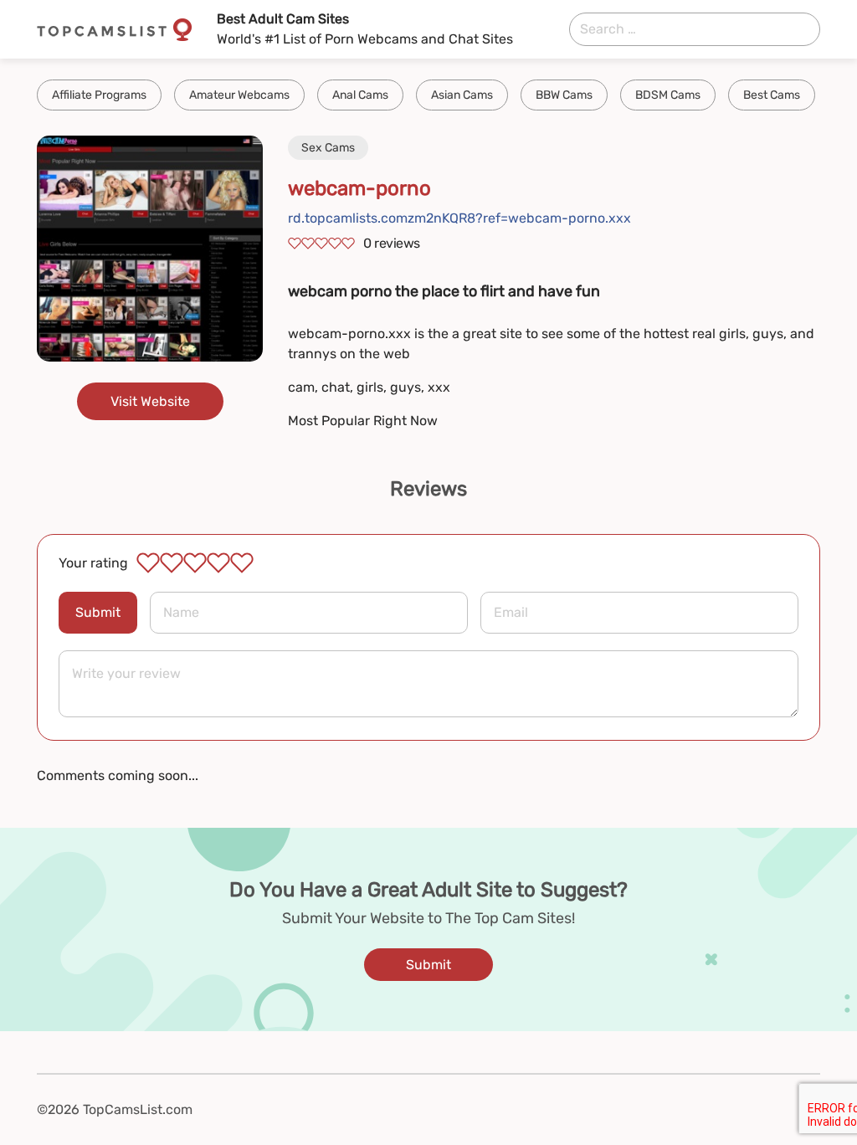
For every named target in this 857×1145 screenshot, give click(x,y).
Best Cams (771, 95)
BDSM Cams (667, 95)
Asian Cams (462, 95)
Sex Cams (328, 148)
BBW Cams (564, 95)
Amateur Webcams (239, 95)
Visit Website (150, 401)
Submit (98, 612)
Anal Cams (360, 95)
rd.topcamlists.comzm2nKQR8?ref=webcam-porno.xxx (459, 218)
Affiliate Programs (99, 95)
